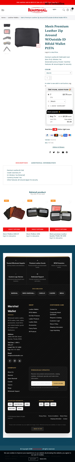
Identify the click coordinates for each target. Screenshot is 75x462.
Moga (9, 388)
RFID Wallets (33, 312)
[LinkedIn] (20, 361)
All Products (32, 331)
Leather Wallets (13, 18)
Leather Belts (33, 322)
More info (43, 459)
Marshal (53, 140)
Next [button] (69, 218)
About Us (10, 372)
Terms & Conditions (53, 416)
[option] (27, 36)
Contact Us (53, 309)
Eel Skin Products (34, 315)
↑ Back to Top (37, 428)
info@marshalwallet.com (15, 355)
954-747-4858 (16, 347)
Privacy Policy (42, 416)
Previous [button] (15, 38)
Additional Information (43, 163)
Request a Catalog (56, 317)
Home (3, 18)
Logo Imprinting (55, 330)
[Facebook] (10, 361)
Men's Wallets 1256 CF (11, 234)
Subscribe (58, 383)
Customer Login (55, 321)
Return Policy (54, 324)
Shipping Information (56, 327)
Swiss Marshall (12, 378)
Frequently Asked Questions (55, 313)
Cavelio (10, 381)
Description (22, 163)
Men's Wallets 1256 (33, 234)
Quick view (22, 201)
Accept (33, 459)
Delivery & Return (58, 147)
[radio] (60, 100)
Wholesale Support (14, 391)
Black (49, 73)
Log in (47, 52)
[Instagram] (15, 361)
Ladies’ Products (34, 319)
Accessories (32, 325)
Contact (65, 419)
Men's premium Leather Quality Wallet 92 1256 (58, 235)
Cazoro (10, 385)
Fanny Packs (33, 328)
